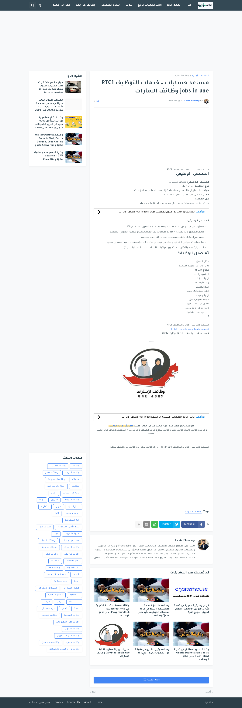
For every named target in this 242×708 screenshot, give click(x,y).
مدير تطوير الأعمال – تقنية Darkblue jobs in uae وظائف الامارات (113, 653)
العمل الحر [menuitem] (174, 5)
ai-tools (55, 561)
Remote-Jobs (73, 561)
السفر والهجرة (55, 595)
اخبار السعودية (72, 520)
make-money (73, 513)
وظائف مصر (51, 473)
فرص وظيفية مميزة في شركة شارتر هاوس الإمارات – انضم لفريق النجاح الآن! (191, 609)
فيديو (64, 608)
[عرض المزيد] (138, 524)
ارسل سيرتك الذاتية (39, 702)
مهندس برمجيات (71, 540)
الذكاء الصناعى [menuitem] (110, 5)
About (87, 702)
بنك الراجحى (45, 527)
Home (99, 702)
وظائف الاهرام (48, 540)
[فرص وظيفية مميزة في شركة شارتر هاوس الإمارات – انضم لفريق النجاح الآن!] (191, 590)
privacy (59, 702)
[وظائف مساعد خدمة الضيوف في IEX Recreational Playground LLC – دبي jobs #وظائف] (112, 590)
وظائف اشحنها (72, 615)
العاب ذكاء (74, 602)
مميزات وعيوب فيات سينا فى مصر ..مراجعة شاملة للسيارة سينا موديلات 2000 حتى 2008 (49, 105)
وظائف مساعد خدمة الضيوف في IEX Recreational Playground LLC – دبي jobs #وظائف (112, 610)
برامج (59, 602)
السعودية (75, 595)
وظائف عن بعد (72, 554)
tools (77, 581)
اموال (58, 507)
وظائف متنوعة (72, 500)
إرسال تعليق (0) (151, 680)
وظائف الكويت (72, 473)
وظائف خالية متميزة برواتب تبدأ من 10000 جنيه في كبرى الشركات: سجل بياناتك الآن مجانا (49, 122)
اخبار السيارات (60, 581)
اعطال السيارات (72, 588)
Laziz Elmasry (185, 540)
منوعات (76, 486)
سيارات (76, 479)
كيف (56, 534)
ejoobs (209, 702)
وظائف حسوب (72, 629)
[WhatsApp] (154, 524)
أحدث (208, 692)
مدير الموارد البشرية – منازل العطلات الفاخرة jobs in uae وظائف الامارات (157, 212)
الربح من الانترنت (71, 493)
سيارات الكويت (72, 534)
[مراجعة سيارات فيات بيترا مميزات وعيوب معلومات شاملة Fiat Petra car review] (73, 87)
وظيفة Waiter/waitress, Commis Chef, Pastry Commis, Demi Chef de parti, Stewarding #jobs (49, 140)
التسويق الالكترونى (47, 588)
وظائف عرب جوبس (121, 426)
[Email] (146, 524)
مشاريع (45, 507)
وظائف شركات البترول (68, 636)
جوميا (47, 602)
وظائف (76, 466)
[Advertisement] (121, 40)
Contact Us (73, 702)
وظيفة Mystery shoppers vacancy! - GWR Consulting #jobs (48, 156)
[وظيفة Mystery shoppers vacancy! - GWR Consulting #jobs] (73, 157)
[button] (40, 5)
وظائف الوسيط (49, 615)
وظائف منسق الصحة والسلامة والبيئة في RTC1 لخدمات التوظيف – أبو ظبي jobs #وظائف (153, 610)
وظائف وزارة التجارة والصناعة (65, 649)
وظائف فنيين (73, 642)
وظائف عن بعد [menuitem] (85, 5)
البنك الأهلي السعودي (69, 527)
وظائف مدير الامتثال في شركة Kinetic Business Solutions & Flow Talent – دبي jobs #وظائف (191, 654)
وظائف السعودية (56, 479)
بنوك (41, 500)
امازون (54, 500)
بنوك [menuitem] (129, 5)
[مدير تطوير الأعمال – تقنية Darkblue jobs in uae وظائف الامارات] (112, 634)
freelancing (54, 568)
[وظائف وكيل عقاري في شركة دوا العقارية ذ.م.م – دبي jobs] (151, 634)
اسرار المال (74, 507)
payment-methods (56, 574)
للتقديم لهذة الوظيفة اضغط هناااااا (190, 329)
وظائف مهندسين (51, 642)
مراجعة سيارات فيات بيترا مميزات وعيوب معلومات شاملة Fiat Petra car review (50, 87)
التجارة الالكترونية (56, 486)
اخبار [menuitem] (189, 5)
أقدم (94, 692)
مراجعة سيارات (47, 608)
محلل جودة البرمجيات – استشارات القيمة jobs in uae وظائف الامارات (158, 417)
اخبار (57, 513)
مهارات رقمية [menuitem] (62, 5)
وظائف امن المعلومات (68, 622)
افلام (53, 493)
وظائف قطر (51, 554)
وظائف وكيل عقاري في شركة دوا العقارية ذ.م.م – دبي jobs (152, 651)
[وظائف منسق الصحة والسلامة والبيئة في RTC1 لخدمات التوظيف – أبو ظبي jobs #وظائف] (151, 590)
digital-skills (73, 568)
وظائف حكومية (49, 547)
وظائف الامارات (181, 76)
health (76, 574)
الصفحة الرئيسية (200, 76)
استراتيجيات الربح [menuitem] (150, 5)
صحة (77, 608)
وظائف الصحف (72, 547)
